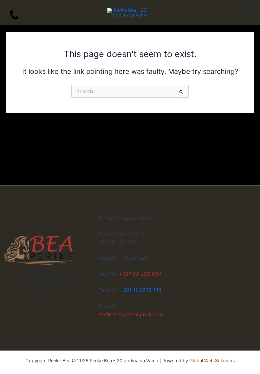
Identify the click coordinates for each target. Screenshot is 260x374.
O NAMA (41, 287)
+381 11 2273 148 (140, 290)
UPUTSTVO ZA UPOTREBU (41, 280)
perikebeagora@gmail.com (131, 314)
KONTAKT (41, 295)
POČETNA (41, 272)
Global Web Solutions (212, 361)
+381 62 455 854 (140, 274)
